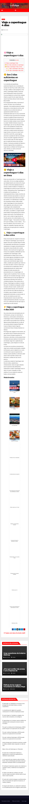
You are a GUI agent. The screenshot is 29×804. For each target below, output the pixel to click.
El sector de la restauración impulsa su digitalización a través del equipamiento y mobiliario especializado (12, 754)
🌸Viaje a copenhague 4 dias (11, 63)
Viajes (3, 19)
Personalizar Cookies (6, 801)
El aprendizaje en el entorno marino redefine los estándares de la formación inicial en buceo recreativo (14, 722)
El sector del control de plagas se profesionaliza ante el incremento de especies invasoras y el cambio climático (14, 781)
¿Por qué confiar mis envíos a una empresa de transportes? (14, 670)
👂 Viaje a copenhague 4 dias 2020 (14, 70)
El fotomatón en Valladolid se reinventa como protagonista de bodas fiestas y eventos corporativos (13, 705)
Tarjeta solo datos (10, 633)
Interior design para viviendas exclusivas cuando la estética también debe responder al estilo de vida (14, 744)
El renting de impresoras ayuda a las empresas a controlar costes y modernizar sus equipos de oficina (14, 767)
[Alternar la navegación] (15, 10)
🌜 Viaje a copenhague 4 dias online (15, 68)
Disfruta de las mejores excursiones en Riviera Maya (14, 686)
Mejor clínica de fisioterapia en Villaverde (12, 749)
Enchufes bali (20, 633)
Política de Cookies (16, 801)
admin (13, 657)
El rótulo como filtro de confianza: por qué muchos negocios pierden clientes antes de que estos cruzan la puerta (14, 774)
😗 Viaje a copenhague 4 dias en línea (13, 66)
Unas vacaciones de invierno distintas (14, 654)
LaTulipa (14, 5)
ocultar (16, 60)
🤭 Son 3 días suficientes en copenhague (14, 64)
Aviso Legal (24, 801)
